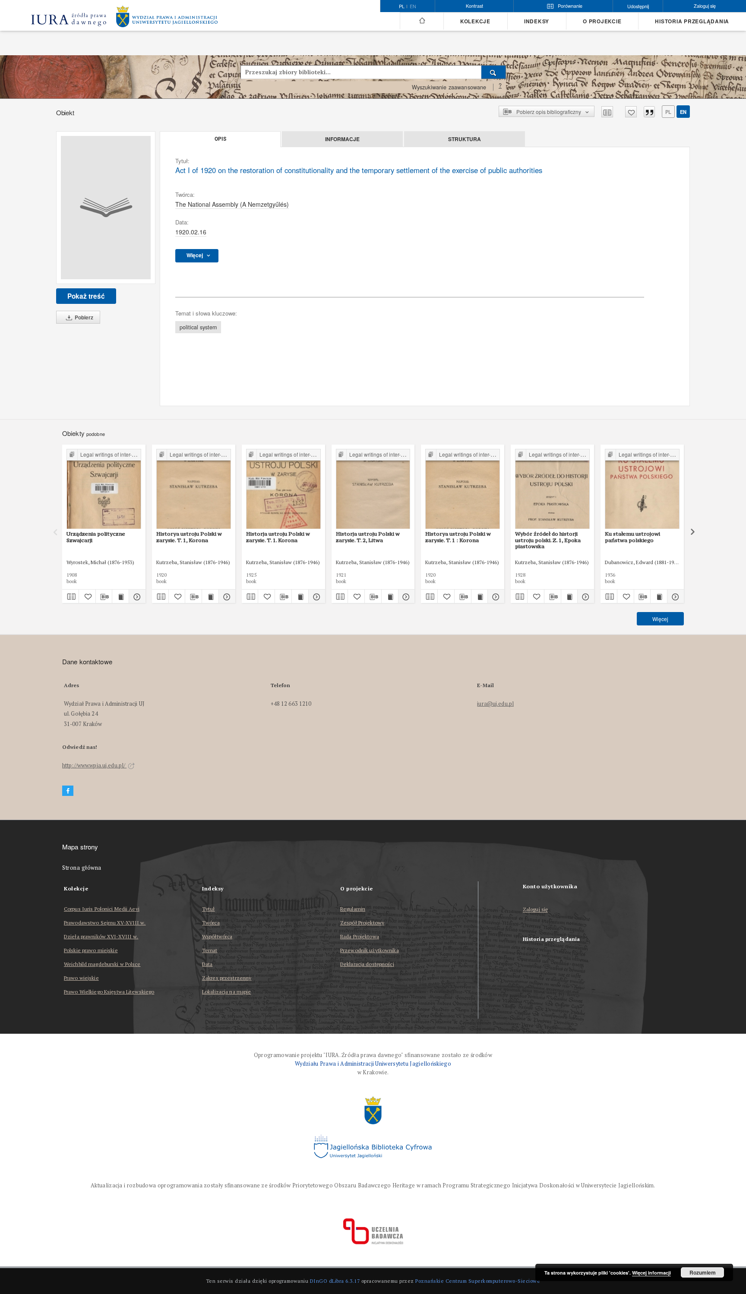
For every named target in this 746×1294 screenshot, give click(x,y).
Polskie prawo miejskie (91, 950)
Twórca (211, 922)
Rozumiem (702, 1272)
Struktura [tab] (464, 139)
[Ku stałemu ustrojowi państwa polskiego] (642, 489)
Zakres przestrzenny (226, 978)
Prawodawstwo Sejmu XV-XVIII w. (105, 922)
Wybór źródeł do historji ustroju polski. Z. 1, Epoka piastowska (548, 539)
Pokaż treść (86, 296)
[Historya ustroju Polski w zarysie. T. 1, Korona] (194, 489)
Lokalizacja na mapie (226, 991)
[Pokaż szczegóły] (136, 596)
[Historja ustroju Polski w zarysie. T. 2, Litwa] (373, 489)
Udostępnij (638, 6)
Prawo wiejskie (81, 978)
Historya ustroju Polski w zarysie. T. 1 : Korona (458, 536)
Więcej (660, 618)
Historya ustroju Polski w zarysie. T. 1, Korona (189, 536)
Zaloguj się (535, 909)
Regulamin (352, 909)
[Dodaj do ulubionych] (631, 111)
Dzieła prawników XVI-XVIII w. (101, 936)
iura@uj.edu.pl (495, 703)
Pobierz (83, 317)
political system (198, 327)
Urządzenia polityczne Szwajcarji (95, 536)
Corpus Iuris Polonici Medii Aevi (101, 909)
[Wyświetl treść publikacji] (120, 596)
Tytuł (208, 909)
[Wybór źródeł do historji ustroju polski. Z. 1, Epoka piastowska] (552, 489)
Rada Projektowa (359, 936)
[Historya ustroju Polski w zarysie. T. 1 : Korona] (462, 489)
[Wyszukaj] (493, 72)
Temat (210, 950)
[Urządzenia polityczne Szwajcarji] (104, 489)
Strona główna (81, 867)
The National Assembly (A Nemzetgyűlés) (232, 204)
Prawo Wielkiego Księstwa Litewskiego (109, 991)
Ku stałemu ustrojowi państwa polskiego (632, 536)
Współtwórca (217, 936)
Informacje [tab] (342, 139)
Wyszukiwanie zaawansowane (449, 87)
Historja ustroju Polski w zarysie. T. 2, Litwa (368, 536)
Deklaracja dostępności (367, 964)
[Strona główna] (421, 20)
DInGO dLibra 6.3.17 (335, 1281)
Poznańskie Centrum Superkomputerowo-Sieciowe (477, 1281)
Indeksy (536, 21)
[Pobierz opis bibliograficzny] (104, 596)
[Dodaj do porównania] (607, 111)
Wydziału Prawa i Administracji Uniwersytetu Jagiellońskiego (373, 1063)
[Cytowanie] (649, 111)
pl (668, 111)
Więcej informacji (651, 1272)
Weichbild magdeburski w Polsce (102, 964)
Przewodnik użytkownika (369, 950)
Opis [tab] (220, 139)
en (413, 6)
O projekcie (602, 21)
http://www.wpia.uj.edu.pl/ (94, 765)
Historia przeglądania (692, 21)
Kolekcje (475, 21)
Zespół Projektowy (362, 922)
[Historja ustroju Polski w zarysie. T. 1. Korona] (283, 489)
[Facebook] (67, 791)
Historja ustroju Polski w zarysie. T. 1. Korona (278, 536)
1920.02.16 (190, 231)
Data (207, 964)
